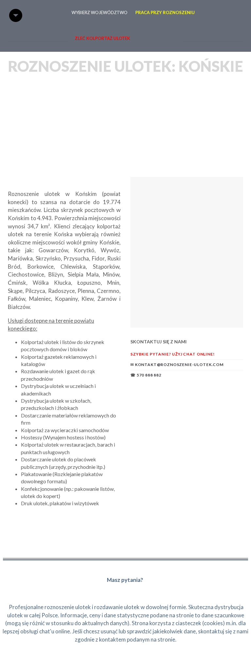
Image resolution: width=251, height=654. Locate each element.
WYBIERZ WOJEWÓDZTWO (99, 12)
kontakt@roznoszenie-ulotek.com (179, 364)
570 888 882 (149, 375)
